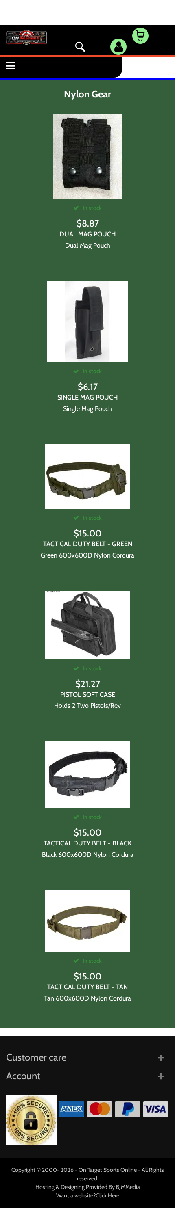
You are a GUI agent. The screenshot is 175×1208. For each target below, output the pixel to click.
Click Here (107, 1195)
